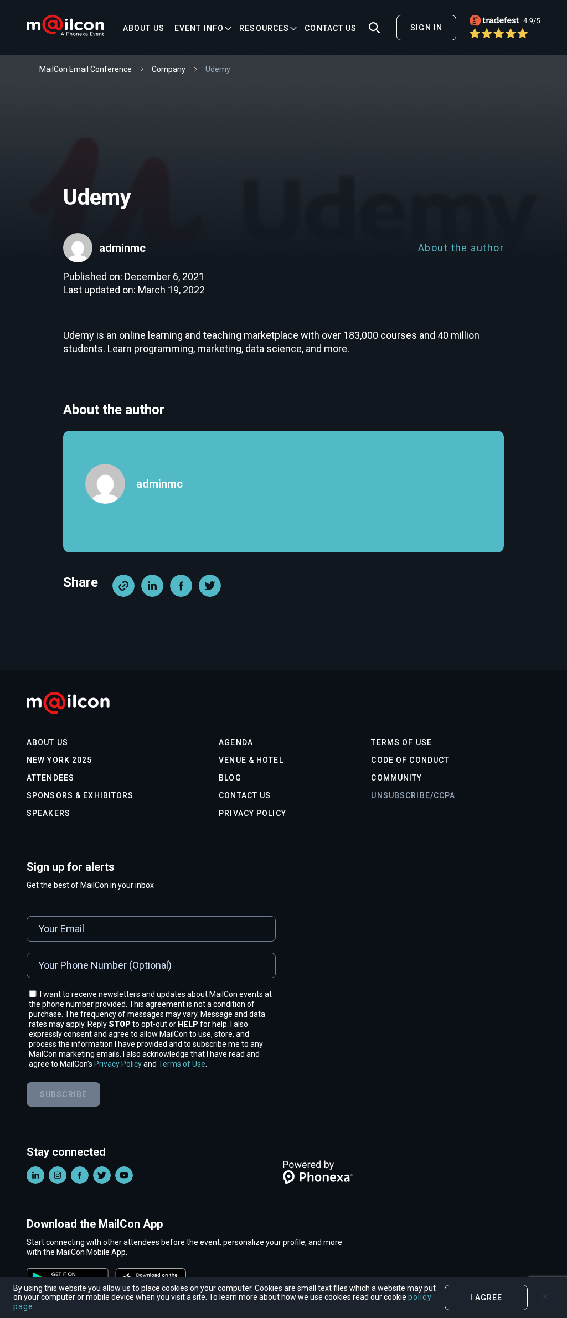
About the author (461, 248)
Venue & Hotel (251, 760)
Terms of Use (401, 742)
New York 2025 (59, 760)
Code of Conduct (410, 760)
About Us (143, 28)
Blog (230, 777)
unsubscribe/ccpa (413, 795)
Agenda (236, 742)
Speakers (48, 813)
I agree (486, 1297)
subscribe (63, 1094)
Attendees (50, 777)
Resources (264, 28)
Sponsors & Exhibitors (80, 795)
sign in (426, 27)
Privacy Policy (252, 813)
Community (396, 777)
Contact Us (331, 28)
